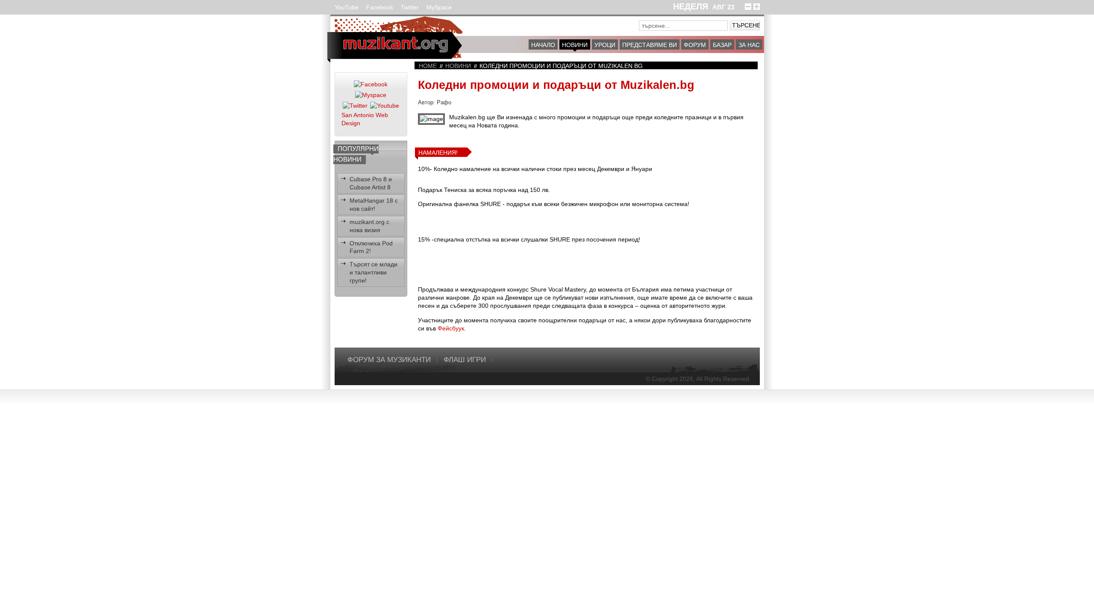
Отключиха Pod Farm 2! (371, 247)
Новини (458, 65)
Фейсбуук (451, 328)
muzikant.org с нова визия (369, 225)
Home (428, 65)
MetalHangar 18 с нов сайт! (374, 204)
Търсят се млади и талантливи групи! (373, 272)
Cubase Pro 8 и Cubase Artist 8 (371, 183)
